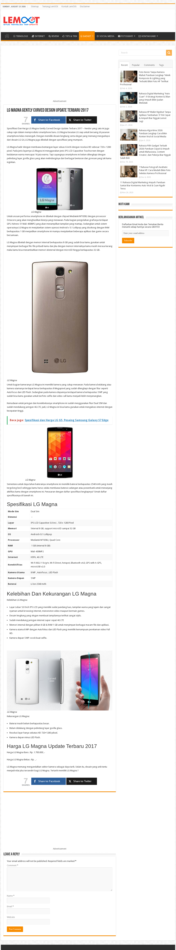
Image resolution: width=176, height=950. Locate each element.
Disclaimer (85, 6)
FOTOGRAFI (127, 36)
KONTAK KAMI (149, 36)
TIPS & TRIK (71, 36)
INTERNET (40, 36)
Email (10, 906)
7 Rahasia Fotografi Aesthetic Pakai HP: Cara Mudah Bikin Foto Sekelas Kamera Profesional (154, 170)
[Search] (169, 53)
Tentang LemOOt (50, 6)
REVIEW (55, 36)
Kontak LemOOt (69, 6)
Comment (12, 865)
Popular (136, 65)
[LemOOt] (21, 20)
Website (11, 917)
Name (10, 896)
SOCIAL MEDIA (107, 36)
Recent (124, 65)
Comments (149, 65)
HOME (7, 35)
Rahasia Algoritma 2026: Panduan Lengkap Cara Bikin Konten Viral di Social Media (153, 133)
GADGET (87, 36)
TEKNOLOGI (22, 36)
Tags (161, 65)
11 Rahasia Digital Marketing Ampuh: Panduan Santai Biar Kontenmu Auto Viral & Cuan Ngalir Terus (142, 185)
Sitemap (35, 6)
